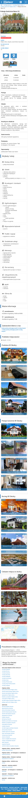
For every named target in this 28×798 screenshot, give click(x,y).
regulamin (24, 787)
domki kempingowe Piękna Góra (10, 691)
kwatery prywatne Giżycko (8, 722)
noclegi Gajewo (6, 685)
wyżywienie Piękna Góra (8, 695)
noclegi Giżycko (6, 673)
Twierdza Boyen (14, 588)
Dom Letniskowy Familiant (14, 414)
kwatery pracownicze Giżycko (9, 721)
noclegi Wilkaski (6, 676)
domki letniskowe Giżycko (8, 713)
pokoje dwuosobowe (7, 750)
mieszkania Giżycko (7, 724)
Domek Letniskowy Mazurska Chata (14, 513)
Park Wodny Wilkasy (14, 640)
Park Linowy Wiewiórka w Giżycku (14, 606)
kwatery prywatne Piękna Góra (10, 697)
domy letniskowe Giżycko (8, 710)
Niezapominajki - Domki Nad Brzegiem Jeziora (14, 547)
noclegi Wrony (5, 671)
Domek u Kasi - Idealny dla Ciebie (14, 396)
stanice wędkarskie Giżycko (9, 738)
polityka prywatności (11, 789)
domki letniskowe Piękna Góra (10, 693)
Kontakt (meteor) (14, 787)
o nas (21, 789)
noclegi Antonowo (6, 678)
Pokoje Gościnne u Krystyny (14, 455)
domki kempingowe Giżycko (9, 712)
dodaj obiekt (16, 790)
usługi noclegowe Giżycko (8, 740)
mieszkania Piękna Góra (8, 698)
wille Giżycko (5, 742)
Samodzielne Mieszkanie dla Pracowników (14, 379)
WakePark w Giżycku (14, 623)
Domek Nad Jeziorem (14, 531)
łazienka (4, 771)
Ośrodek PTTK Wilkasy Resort (14, 565)
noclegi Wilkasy (6, 669)
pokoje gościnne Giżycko (8, 731)
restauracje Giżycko (7, 735)
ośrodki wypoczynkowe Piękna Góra (11, 700)
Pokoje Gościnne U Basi (14, 489)
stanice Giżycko (6, 737)
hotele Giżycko (5, 717)
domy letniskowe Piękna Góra (9, 689)
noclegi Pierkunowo (7, 682)
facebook (5, 787)
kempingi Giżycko (6, 719)
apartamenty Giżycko (7, 708)
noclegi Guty (5, 680)
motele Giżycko (6, 726)
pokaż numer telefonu (6, 38)
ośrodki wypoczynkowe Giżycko (10, 728)
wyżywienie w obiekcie (8, 758)
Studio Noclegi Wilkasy (14, 472)
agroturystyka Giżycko (7, 706)
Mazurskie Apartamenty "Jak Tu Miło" (14, 438)
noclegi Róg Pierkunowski (8, 683)
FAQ (2, 789)
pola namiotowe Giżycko (8, 733)
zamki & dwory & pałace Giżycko (10, 746)
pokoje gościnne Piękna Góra (9, 702)
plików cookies (16, 793)
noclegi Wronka (6, 674)
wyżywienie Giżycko (7, 715)
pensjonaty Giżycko (7, 730)
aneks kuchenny (6, 754)
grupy (3, 763)
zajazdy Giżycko (6, 744)
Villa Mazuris (14, 362)
